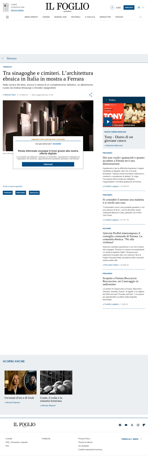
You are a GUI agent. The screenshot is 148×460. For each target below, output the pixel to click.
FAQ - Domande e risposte (17, 442)
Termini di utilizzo (85, 442)
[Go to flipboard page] (144, 425)
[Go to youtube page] (126, 425)
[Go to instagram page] (138, 425)
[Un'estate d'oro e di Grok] (21, 383)
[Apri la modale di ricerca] (140, 17)
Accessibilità (83, 446)
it (139, 7)
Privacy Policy (84, 439)
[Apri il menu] (7, 17)
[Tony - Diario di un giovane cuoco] (124, 115)
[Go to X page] (132, 425)
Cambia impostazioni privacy (90, 450)
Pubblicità (46, 439)
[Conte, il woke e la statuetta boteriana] (56, 383)
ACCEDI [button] (57, 144)
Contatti (9, 439)
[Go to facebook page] (120, 425)
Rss (7, 446)
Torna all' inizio (129, 439)
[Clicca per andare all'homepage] (24, 425)
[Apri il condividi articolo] (90, 95)
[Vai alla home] (67, 7)
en (143, 7)
